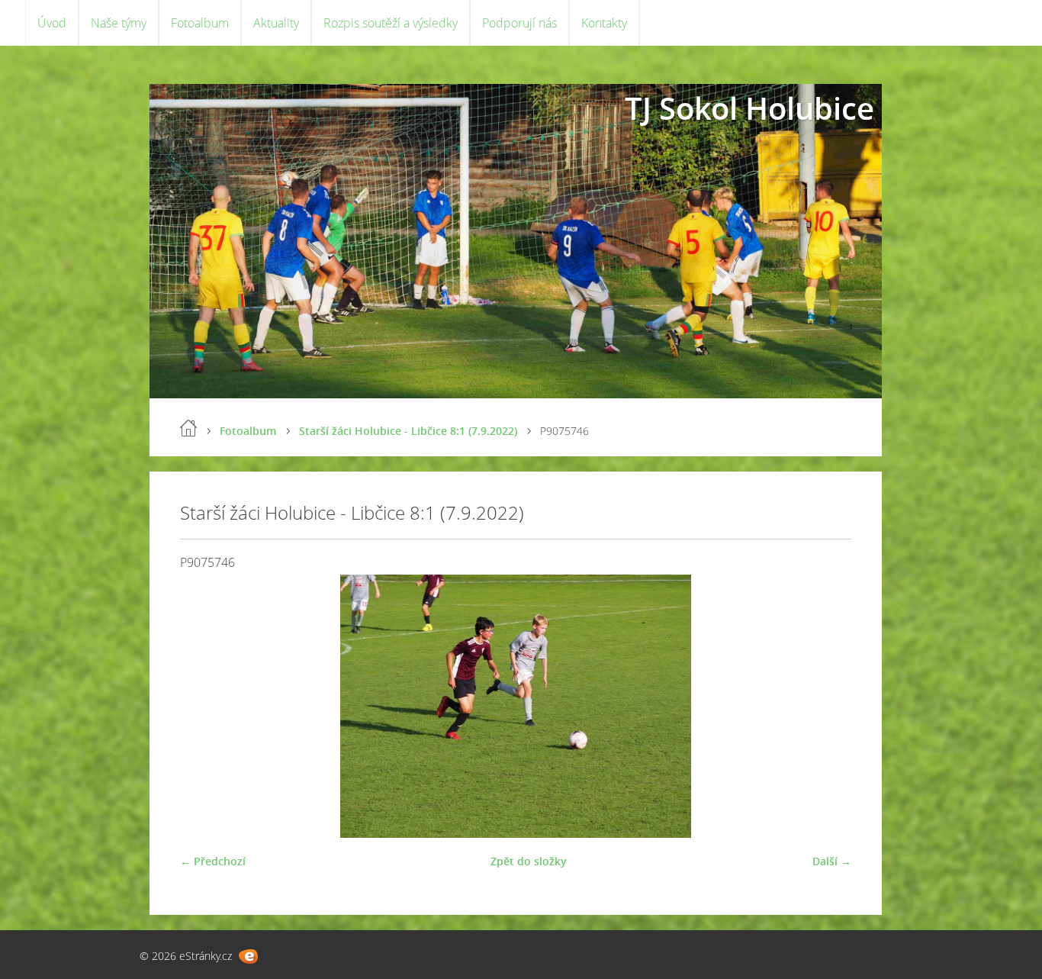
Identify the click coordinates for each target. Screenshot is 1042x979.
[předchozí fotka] (205, 706)
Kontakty (604, 22)
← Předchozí (213, 861)
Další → (831, 861)
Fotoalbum (200, 22)
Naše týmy (118, 22)
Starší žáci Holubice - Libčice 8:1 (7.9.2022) (408, 430)
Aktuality (276, 22)
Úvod (51, 22)
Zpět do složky (528, 861)
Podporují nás (519, 22)
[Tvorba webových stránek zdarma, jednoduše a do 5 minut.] (248, 956)
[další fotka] (826, 706)
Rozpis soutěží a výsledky (390, 22)
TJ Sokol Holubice (749, 108)
